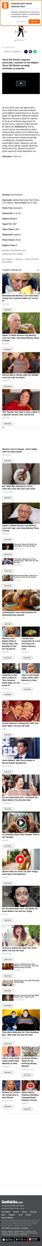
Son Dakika (6, 1212)
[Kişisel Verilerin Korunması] (29, 1233)
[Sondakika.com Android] (21, 1239)
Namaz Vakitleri (7, 1218)
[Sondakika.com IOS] (8, 1239)
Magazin (12, 1215)
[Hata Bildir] (23, 1235)
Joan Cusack (20, 203)
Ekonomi (33, 1212)
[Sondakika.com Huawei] (34, 1239)
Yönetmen (7, 156)
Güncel (16, 1212)
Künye (22, 1208)
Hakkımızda (5, 1208)
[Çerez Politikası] (14, 1233)
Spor (3, 1215)
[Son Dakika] (21, 1201)
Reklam (12, 1208)
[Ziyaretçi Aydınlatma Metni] (10, 1235)
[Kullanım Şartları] (7, 1231)
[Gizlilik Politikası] (19, 1231)
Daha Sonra (21, 21)
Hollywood (19, 126)
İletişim (17, 1208)
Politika (28, 1215)
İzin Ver (34, 21)
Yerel (20, 1215)
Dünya (24, 1212)
